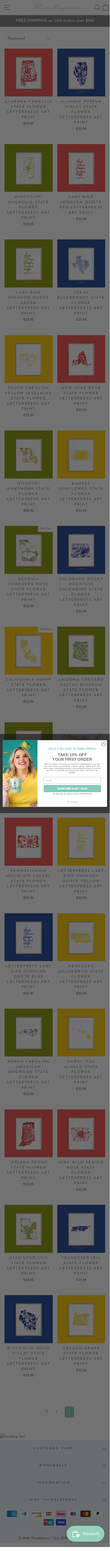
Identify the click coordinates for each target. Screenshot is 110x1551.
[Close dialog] (103, 743)
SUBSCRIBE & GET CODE (72, 789)
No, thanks (72, 801)
